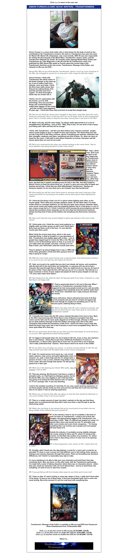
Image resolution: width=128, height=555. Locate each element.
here (56, 2)
